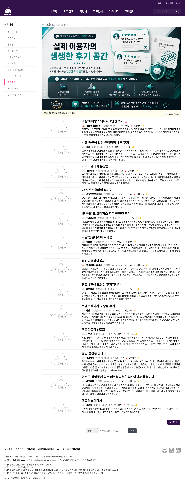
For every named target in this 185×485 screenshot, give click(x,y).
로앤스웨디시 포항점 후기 (98, 306)
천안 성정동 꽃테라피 (95, 353)
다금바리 (90, 357)
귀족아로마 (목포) (93, 329)
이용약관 (31, 449)
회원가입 (169, 3)
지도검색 (98, 11)
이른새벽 (90, 170)
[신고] (143, 125)
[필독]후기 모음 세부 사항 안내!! (62, 113)
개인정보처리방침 (46, 449)
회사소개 (8, 449)
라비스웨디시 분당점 (95, 166)
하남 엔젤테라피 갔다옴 (97, 237)
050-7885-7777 (19, 459)
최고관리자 (174, 113)
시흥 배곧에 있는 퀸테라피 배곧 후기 (105, 142)
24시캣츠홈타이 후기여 (97, 189)
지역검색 (68, 11)
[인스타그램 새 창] (171, 450)
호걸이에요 (91, 217)
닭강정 (89, 405)
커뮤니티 (114, 11)
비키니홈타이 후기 (94, 260)
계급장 (89, 241)
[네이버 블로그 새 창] (164, 450)
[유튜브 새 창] (178, 450)
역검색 (83, 11)
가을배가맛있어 (93, 125)
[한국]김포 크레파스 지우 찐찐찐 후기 (106, 213)
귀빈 (88, 147)
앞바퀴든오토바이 (94, 265)
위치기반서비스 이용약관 (68, 449)
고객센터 (129, 11)
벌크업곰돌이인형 (94, 194)
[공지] (45, 113)
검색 (132, 430)
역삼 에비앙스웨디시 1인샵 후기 (104, 121)
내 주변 (54, 11)
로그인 (178, 3)
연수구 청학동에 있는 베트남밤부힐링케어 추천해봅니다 (118, 376)
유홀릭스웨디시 (92, 400)
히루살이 (90, 288)
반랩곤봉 (90, 381)
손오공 (89, 334)
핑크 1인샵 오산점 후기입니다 (101, 284)
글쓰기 (175, 422)
